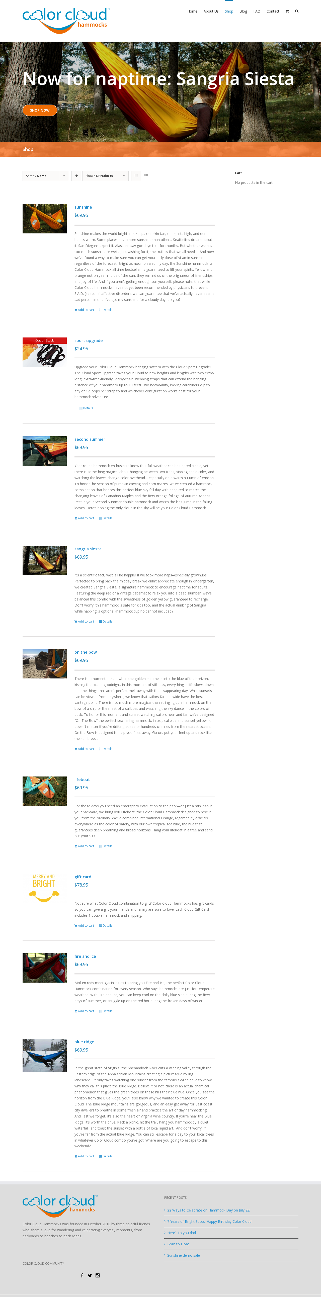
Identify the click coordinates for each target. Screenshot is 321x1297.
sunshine (83, 207)
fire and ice (85, 956)
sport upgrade (88, 340)
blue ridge (84, 1042)
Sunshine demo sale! (184, 1255)
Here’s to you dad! (182, 1232)
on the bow (85, 652)
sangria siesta (88, 549)
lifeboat (82, 779)
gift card (82, 877)
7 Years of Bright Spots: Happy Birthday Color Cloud (209, 1221)
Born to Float (178, 1244)
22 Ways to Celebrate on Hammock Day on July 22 (208, 1210)
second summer (89, 439)
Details (107, 310)
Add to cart (86, 310)
